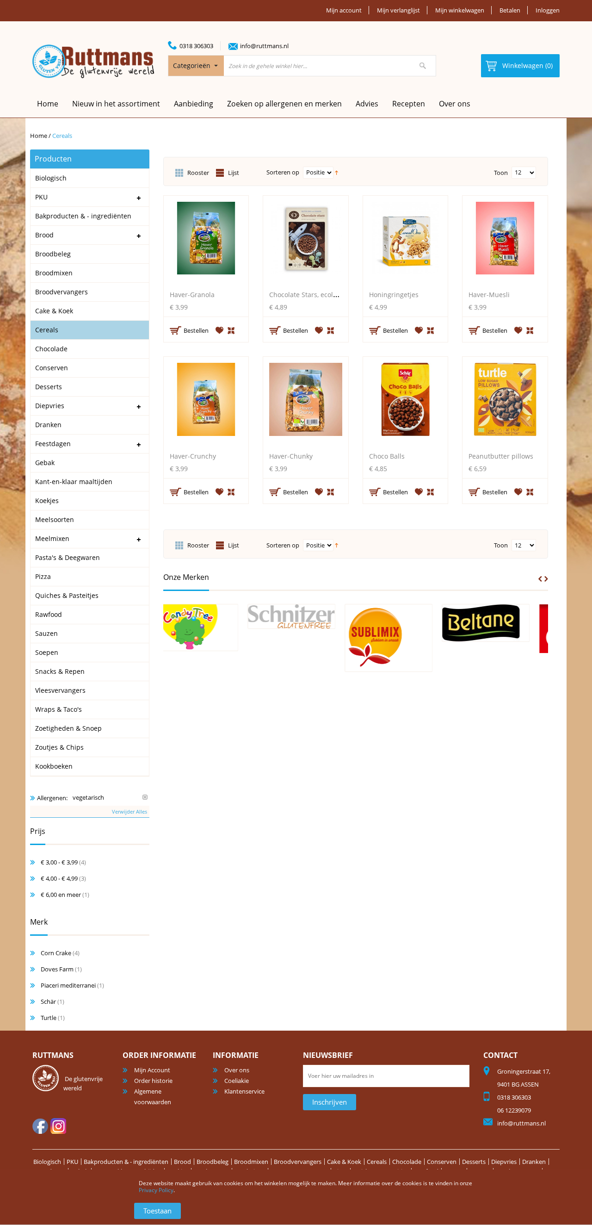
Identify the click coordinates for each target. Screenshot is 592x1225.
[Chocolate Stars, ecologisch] (305, 241)
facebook (40, 1126)
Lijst (233, 173)
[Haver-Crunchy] (206, 402)
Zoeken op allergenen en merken (284, 104)
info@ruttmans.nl (264, 46)
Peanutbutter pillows (501, 456)
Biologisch (47, 1161)
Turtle (48, 1018)
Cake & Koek (344, 1161)
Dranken (534, 1161)
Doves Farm (57, 969)
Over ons (454, 104)
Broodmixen (251, 1161)
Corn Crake (56, 953)
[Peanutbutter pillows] (505, 402)
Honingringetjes (394, 294)
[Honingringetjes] (405, 241)
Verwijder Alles (129, 811)
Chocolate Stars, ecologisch (311, 294)
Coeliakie (236, 1080)
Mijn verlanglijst (398, 10)
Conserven (441, 1161)
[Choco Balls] (405, 402)
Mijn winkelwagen (459, 10)
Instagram (58, 1126)
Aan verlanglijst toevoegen (220, 330)
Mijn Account (152, 1070)
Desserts (474, 1161)
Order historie (153, 1080)
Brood (182, 1161)
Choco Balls (387, 456)
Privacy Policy (156, 1190)
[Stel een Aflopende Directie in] (336, 172)
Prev (540, 579)
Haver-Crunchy (193, 456)
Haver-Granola (192, 294)
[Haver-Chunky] (305, 402)
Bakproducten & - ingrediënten (126, 1161)
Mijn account (344, 10)
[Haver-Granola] (206, 241)
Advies (367, 104)
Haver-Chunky (291, 456)
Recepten (408, 104)
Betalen (510, 10)
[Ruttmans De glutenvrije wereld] (93, 61)
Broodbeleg (212, 1161)
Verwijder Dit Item (145, 797)
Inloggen (548, 10)
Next (546, 579)
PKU (72, 1161)
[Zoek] (422, 66)
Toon (501, 172)
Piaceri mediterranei (68, 985)
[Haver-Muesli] (505, 241)
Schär (48, 1001)
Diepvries (504, 1161)
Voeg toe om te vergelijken (232, 329)
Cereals (377, 1161)
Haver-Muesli (489, 294)
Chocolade (406, 1161)
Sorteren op (282, 172)
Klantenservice (244, 1091)
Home (38, 135)
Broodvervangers (297, 1161)
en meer (61, 894)
